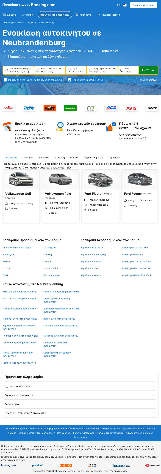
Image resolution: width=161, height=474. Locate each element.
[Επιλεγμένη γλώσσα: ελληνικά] (125, 5)
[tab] (11, 158)
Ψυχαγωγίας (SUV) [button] (93, 157)
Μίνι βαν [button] (74, 157)
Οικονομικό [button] (11, 157)
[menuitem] (9, 14)
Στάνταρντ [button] (27, 157)
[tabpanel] (80, 195)
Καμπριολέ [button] (114, 157)
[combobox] (20, 71)
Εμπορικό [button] (43, 157)
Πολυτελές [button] (59, 157)
